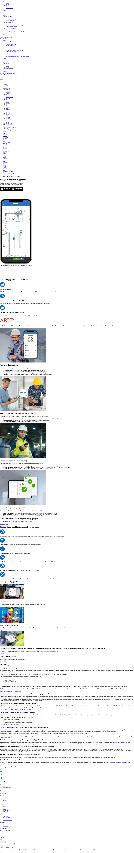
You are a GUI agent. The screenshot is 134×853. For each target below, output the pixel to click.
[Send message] (14, 844)
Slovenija (8, 118)
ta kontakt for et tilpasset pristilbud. (96, 743)
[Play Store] (17, 190)
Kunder (4, 33)
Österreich (8, 109)
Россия (7, 110)
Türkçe (7, 122)
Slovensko (8, 117)
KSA (7, 126)
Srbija (7, 115)
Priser (4, 34)
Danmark (8, 98)
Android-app (5, 826)
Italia (7, 104)
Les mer (2, 606)
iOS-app (4, 824)
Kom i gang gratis (4, 186)
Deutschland (8, 99)
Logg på (4, 10)
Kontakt (7, 3)
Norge (7, 108)
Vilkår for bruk (6, 816)
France (7, 102)
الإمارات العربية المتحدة (11, 129)
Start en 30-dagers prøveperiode (7, 661)
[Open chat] (1, 846)
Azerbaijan (8, 90)
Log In (7, 37)
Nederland (8, 107)
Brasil (7, 85)
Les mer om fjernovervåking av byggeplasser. (10, 724)
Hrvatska (8, 103)
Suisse (7, 119)
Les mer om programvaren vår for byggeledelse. (10, 691)
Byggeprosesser (14, 24)
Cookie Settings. (98, 849)
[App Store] (5, 190)
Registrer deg (3, 37)
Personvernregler (6, 817)
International (5, 131)
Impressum (5, 818)
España (7, 100)
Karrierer (8, 4)
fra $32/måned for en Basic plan (122, 742)
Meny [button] (10, 37)
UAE (7, 128)
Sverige (7, 121)
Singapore (8, 93)
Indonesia (8, 92)
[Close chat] (4, 842)
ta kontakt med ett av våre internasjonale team (117, 762)
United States (8, 87)
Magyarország (9, 105)
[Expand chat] (1, 842)
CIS (6, 94)
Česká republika (9, 97)
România (8, 113)
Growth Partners (9, 8)
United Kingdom (9, 123)
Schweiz (7, 114)
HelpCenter (5, 811)
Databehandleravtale (7, 820)
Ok (1, 852)
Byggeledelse (11, 18)
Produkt (4, 15)
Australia (8, 89)
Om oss (4, 1)
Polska (7, 112)
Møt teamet (8, 6)
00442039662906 (13, 73)
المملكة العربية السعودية (11, 127)
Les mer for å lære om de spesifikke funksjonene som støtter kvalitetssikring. (17, 709)
